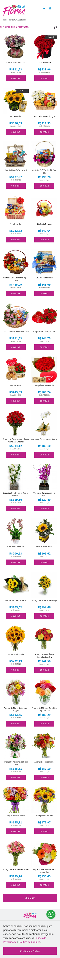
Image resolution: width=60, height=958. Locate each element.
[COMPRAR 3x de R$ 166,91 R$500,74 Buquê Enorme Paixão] (44, 370)
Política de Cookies (29, 942)
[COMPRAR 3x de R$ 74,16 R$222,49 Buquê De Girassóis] (16, 638)
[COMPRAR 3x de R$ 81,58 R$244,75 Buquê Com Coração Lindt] (44, 316)
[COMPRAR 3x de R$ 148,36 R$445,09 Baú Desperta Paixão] (44, 262)
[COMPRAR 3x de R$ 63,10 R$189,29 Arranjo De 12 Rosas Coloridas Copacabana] (44, 692)
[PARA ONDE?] (44, 8)
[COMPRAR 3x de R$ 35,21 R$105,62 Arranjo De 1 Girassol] (44, 531)
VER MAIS (30, 898)
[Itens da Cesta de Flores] (50, 8)
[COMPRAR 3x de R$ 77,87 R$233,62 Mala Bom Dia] (16, 208)
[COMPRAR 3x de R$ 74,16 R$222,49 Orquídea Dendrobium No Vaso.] (44, 477)
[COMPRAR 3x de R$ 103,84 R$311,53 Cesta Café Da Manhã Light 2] (44, 101)
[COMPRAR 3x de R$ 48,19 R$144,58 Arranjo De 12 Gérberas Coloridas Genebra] (44, 638)
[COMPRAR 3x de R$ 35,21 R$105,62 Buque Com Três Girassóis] (16, 585)
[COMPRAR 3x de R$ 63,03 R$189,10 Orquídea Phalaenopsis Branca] (44, 423)
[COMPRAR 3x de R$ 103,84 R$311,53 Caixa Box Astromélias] (16, 47)
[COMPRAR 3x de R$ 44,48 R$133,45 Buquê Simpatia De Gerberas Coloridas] (44, 854)
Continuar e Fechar (30, 951)
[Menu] (56, 8)
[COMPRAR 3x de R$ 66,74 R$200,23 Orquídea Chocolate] (16, 531)
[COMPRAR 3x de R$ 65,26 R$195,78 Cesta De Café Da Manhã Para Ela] (44, 154)
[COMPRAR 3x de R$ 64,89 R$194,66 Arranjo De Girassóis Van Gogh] (44, 585)
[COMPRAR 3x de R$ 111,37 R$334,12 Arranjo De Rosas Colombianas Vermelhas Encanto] (16, 423)
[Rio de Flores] (30, 915)
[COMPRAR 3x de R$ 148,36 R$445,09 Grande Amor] (16, 370)
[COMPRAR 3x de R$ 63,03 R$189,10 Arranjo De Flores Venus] (44, 746)
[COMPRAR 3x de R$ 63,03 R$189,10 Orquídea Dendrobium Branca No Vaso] (16, 477)
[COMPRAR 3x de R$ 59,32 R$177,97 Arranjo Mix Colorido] (44, 800)
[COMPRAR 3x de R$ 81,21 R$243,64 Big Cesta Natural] (44, 208)
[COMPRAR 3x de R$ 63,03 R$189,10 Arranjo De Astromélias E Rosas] (16, 854)
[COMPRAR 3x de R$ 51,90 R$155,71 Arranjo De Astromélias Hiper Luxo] (16, 746)
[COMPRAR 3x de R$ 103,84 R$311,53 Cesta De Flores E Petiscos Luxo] (16, 316)
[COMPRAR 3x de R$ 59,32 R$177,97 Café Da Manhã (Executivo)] (16, 154)
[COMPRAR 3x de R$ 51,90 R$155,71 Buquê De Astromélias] (16, 800)
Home (5, 20)
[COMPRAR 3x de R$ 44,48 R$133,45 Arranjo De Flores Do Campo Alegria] (16, 692)
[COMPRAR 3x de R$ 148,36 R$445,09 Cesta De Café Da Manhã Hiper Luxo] (16, 262)
